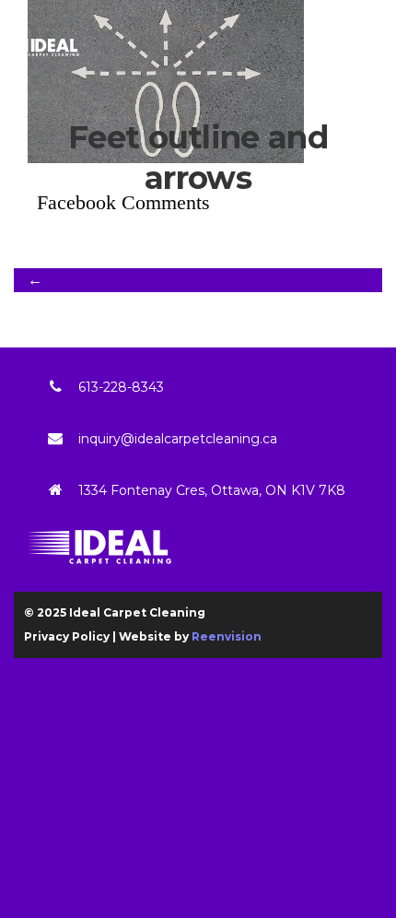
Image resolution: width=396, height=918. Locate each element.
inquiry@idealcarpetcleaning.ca (177, 438)
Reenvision (227, 636)
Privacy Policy (67, 636)
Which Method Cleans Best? (159, 279)
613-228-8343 (121, 387)
